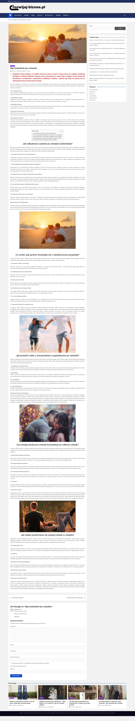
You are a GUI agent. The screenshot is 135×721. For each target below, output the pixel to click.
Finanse (26, 15)
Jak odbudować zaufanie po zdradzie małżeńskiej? (44, 133)
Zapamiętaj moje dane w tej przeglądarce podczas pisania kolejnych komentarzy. (30, 663)
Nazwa (12, 644)
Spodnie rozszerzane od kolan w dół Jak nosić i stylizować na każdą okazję (106, 40)
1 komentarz (27, 71)
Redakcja (66, 15)
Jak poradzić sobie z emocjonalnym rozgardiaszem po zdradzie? (47, 136)
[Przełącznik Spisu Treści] (60, 131)
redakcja (21, 71)
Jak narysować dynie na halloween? (75, 597)
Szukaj (90, 26)
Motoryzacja (49, 15)
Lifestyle (39, 15)
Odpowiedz (17, 616)
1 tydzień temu (14, 705)
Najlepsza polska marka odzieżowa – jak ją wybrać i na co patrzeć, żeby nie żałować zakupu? (52, 703)
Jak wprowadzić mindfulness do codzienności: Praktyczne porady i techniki (79, 703)
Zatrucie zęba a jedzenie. (17, 597)
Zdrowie (58, 15)
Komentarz (13, 626)
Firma (32, 15)
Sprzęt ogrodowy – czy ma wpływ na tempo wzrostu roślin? (103, 72)
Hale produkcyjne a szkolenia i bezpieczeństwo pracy (101, 75)
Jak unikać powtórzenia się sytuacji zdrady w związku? (45, 139)
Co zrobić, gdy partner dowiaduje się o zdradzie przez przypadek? (47, 134)
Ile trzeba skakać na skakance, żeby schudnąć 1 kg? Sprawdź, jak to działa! (110, 702)
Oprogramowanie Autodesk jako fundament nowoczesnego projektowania (106, 68)
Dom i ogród (17, 15)
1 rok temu (72, 707)
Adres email (13, 651)
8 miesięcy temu (44, 707)
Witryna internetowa (14, 657)
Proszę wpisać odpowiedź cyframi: (18, 666)
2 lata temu (14, 71)
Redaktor (52, 707)
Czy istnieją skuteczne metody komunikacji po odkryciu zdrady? (47, 138)
